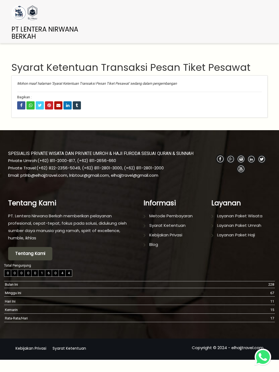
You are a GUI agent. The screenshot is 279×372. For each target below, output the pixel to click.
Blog (153, 244)
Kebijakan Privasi (165, 235)
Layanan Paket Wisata (239, 216)
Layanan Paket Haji (236, 235)
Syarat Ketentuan (167, 225)
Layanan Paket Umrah (239, 225)
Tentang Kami (30, 253)
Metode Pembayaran (171, 216)
